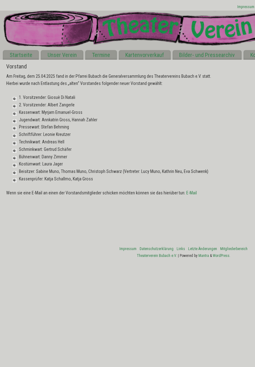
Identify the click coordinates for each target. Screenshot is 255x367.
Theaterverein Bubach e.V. (157, 255)
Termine (101, 55)
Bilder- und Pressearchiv (207, 55)
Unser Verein (62, 55)
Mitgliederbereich (234, 249)
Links (181, 249)
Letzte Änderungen (202, 249)
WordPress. (221, 255)
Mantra (203, 255)
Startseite (21, 55)
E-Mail (191, 192)
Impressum (245, 7)
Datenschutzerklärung (157, 249)
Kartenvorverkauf (144, 55)
